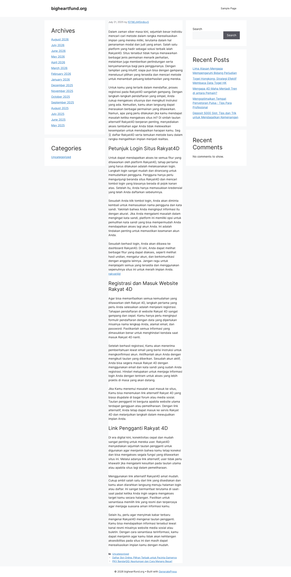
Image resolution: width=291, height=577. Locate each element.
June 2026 (58, 51)
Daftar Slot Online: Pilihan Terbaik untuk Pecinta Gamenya (144, 557)
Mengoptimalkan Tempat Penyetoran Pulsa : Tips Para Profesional (212, 103)
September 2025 (62, 102)
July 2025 (57, 114)
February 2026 (61, 73)
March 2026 (59, 68)
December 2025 (62, 85)
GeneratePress (168, 571)
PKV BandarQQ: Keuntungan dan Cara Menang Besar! (142, 561)
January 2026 (60, 79)
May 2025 (58, 125)
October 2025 (60, 96)
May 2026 (58, 56)
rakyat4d (114, 274)
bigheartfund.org (69, 8)
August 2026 (60, 39)
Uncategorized (120, 553)
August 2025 (60, 108)
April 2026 (58, 62)
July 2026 (57, 45)
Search (197, 29)
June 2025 (58, 119)
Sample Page (228, 8)
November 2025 (62, 91)
